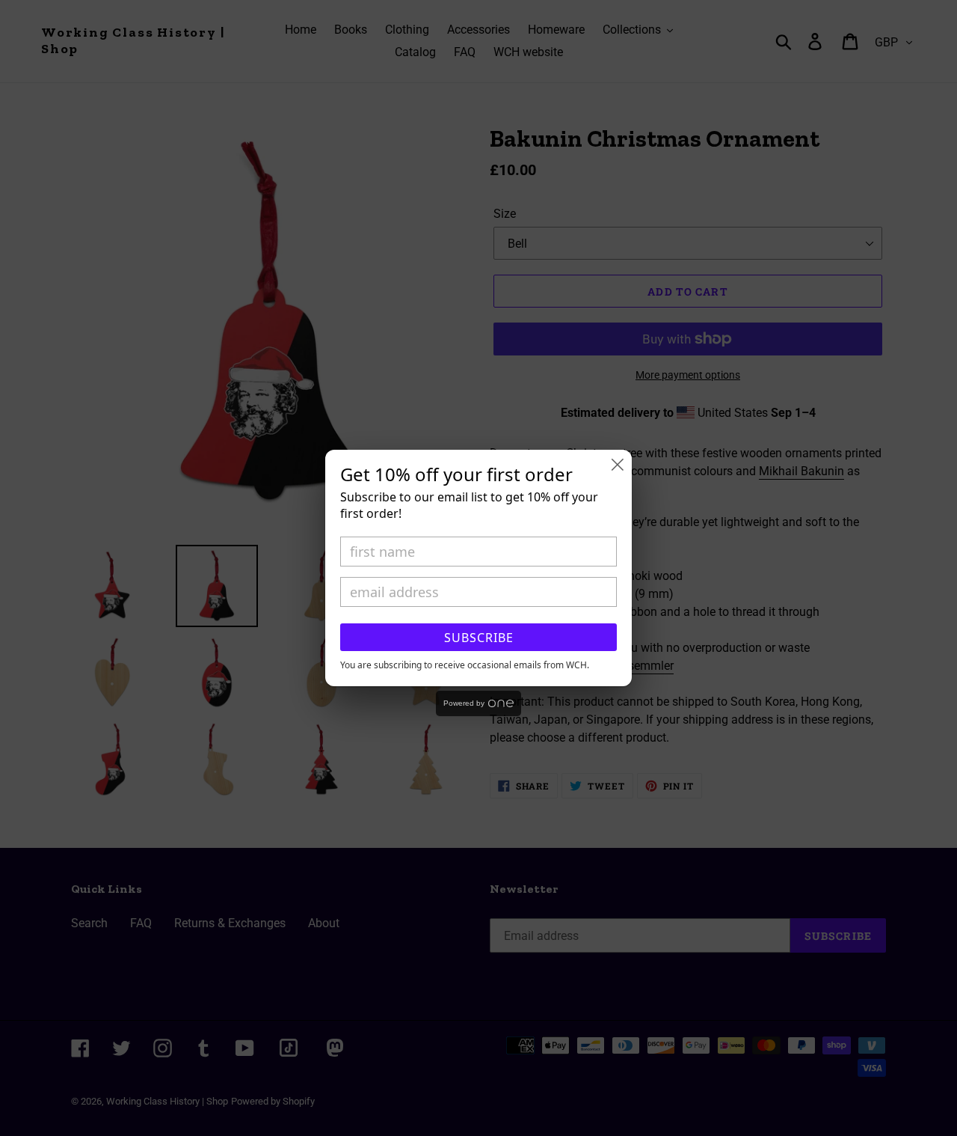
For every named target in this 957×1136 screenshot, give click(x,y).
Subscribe (479, 637)
